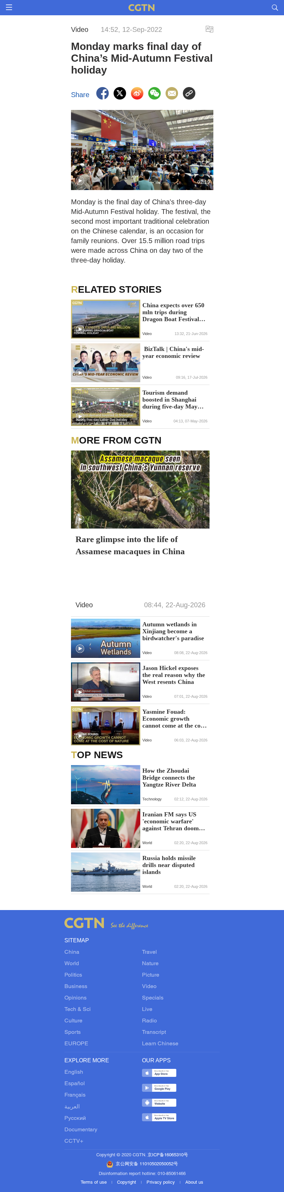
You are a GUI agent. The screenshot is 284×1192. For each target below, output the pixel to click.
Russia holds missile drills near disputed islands (169, 865)
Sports (72, 1032)
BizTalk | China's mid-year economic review (173, 352)
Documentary (80, 1129)
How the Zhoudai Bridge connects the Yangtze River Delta (169, 777)
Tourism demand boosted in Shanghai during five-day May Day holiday (169, 399)
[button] (80, 181)
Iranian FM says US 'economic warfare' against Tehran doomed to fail (173, 821)
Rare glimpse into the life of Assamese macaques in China (130, 545)
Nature (150, 963)
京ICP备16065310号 (168, 1155)
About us (194, 1183)
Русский (75, 1118)
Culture (73, 1021)
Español (74, 1083)
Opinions (75, 998)
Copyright (127, 1183)
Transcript (154, 1032)
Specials (152, 998)
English (73, 1072)
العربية (72, 1107)
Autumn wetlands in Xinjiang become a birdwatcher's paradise (173, 631)
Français (75, 1095)
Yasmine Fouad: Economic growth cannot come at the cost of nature (173, 718)
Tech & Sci (77, 1009)
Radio (149, 1021)
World (71, 963)
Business (75, 986)
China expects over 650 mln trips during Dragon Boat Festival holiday (173, 312)
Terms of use (94, 1183)
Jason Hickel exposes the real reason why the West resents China (173, 674)
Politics (73, 975)
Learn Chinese (160, 1043)
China (71, 952)
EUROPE (76, 1043)
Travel (149, 952)
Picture (150, 975)
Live (147, 1009)
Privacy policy (161, 1183)
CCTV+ (73, 1141)
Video (149, 986)
